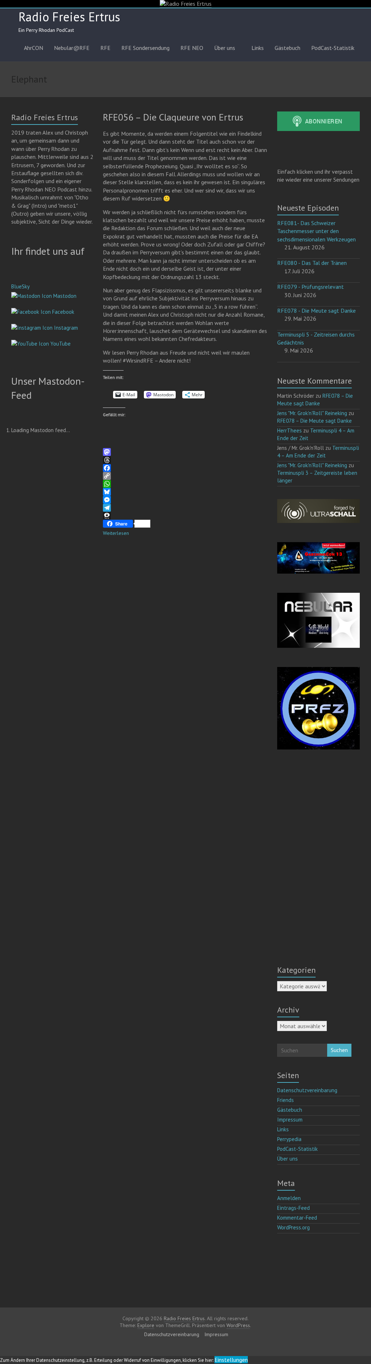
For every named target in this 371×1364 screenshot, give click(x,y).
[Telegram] (185, 508)
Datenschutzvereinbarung (307, 1090)
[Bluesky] (185, 492)
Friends (285, 1100)
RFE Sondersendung (145, 47)
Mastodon (64, 295)
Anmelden (289, 1198)
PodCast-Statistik (332, 47)
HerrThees (289, 430)
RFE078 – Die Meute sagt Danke (314, 420)
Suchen (339, 1050)
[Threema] (185, 516)
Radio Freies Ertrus (69, 17)
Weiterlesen (116, 533)
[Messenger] (185, 500)
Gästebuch (287, 47)
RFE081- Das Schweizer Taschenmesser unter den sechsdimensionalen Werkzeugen (316, 231)
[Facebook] (185, 468)
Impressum (290, 1119)
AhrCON (33, 47)
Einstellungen (231, 1359)
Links (257, 47)
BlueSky (20, 286)
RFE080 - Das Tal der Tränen (312, 262)
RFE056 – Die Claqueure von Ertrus (173, 117)
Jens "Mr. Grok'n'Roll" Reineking (312, 413)
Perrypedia (289, 1139)
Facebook (62, 311)
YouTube (60, 343)
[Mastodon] (185, 452)
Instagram (65, 327)
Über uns (224, 47)
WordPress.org (293, 1227)
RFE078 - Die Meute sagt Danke (316, 310)
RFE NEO (191, 47)
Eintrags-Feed (293, 1207)
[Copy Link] (185, 476)
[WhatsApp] (185, 484)
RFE (105, 47)
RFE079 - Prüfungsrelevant (310, 286)
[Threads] (185, 460)
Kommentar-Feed (297, 1217)
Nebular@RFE (71, 47)
